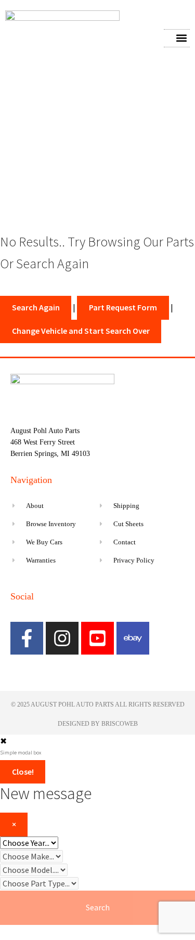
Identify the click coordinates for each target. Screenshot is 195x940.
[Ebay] (132, 638)
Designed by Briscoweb (98, 723)
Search (98, 907)
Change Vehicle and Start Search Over (81, 330)
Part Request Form (123, 307)
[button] (181, 38)
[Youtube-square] (97, 638)
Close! (23, 771)
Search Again (36, 307)
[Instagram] (62, 638)
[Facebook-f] (26, 638)
